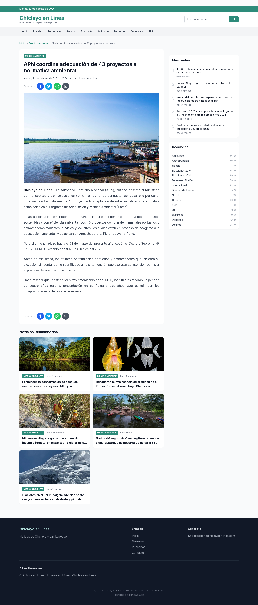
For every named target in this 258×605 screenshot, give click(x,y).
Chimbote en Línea (31, 575)
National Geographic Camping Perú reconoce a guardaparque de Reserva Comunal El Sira (127, 440)
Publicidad (138, 547)
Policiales (103, 31)
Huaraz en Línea (58, 575)
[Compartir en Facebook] (40, 86)
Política (71, 31)
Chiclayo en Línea (84, 575)
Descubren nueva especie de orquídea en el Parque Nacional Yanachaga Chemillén (126, 384)
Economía (86, 31)
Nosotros (138, 541)
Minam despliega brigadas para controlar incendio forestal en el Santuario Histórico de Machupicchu (54, 441)
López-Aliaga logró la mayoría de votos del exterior (203, 85)
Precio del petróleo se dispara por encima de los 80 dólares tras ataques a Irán (204, 99)
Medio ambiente (38, 43)
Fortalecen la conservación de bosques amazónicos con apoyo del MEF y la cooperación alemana (50, 384)
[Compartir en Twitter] (48, 86)
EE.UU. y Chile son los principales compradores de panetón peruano (205, 70)
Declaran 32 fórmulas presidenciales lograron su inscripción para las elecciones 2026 (205, 113)
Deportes (119, 31)
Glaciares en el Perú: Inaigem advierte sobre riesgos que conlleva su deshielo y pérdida (53, 497)
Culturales (136, 31)
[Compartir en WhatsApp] (57, 86)
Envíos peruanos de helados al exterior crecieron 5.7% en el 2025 (201, 127)
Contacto (138, 552)
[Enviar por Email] (65, 86)
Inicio (25, 31)
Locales (38, 31)
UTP (150, 31)
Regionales (55, 31)
